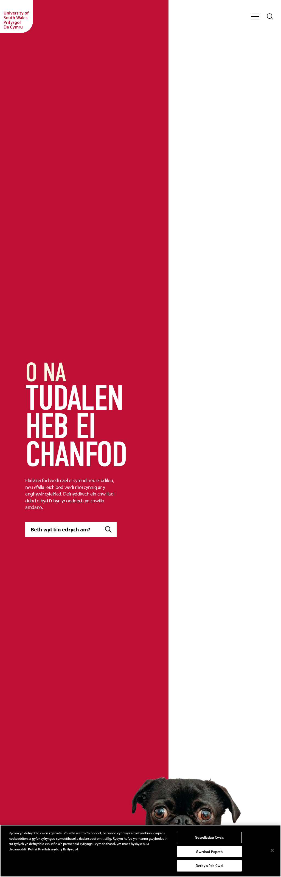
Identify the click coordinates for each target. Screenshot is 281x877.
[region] (140, 851)
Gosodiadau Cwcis (209, 837)
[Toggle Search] (270, 16)
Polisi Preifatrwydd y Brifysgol (53, 849)
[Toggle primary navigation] (255, 16)
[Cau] (272, 850)
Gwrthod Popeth (209, 851)
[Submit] (108, 529)
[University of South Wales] (16, 16)
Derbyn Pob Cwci (209, 865)
